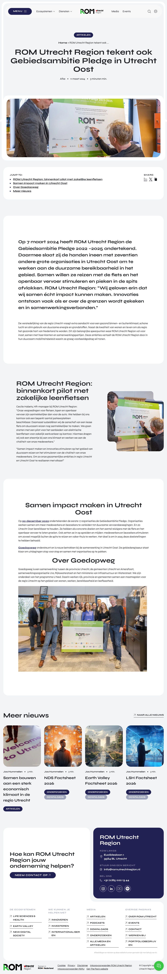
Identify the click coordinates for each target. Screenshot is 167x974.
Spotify (127, 888)
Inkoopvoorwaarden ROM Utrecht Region (111, 965)
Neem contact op (31, 875)
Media (115, 11)
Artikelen (97, 916)
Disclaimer (82, 965)
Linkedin (111, 888)
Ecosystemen (44, 11)
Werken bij (137, 935)
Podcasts (97, 922)
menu (17, 11)
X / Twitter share (151, 179)
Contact (135, 929)
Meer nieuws (22, 190)
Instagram (103, 888)
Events (127, 11)
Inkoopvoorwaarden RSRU (71, 968)
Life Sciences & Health (24, 918)
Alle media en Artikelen (100, 943)
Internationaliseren (66, 934)
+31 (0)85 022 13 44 (116, 880)
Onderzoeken (101, 935)
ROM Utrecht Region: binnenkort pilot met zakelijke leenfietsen (57, 179)
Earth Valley (23, 926)
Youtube (119, 888)
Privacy (71, 965)
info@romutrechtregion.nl (122, 869)
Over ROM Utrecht (143, 916)
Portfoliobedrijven (142, 943)
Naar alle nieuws (150, 715)
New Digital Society (22, 934)
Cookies (62, 965)
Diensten (64, 11)
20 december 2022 (35, 521)
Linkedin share (145, 179)
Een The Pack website (97, 968)
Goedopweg (27, 547)
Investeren (60, 926)
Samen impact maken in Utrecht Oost (40, 183)
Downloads (99, 929)
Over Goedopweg (25, 187)
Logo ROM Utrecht (92, 11)
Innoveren (60, 919)
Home (62, 42)
